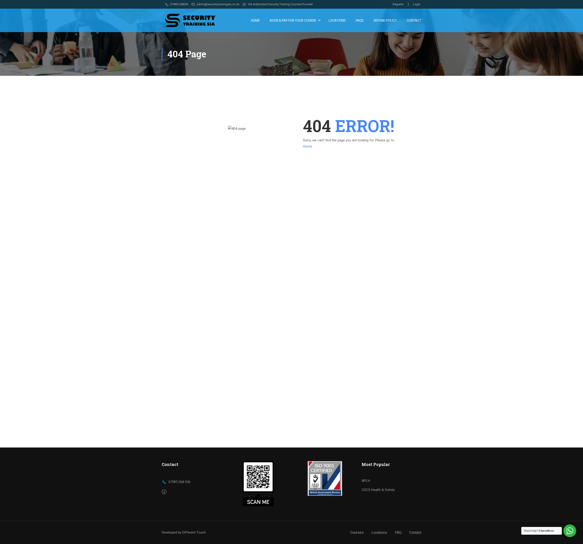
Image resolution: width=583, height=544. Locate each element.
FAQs (360, 20)
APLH (366, 481)
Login (416, 4)
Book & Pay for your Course (293, 20)
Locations (337, 20)
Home (255, 20)
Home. (308, 146)
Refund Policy (385, 20)
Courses (357, 532)
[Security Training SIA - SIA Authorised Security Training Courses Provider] (190, 20)
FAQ (398, 532)
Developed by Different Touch (184, 532)
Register (398, 4)
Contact (414, 20)
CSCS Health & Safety (378, 490)
